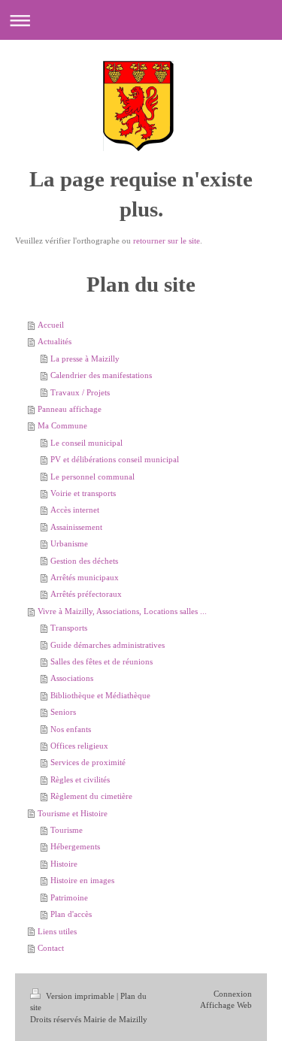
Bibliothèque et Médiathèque (100, 695)
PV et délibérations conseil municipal (114, 459)
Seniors (63, 711)
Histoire (63, 863)
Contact (51, 947)
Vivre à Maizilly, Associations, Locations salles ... (122, 611)
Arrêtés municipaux (84, 577)
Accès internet (74, 509)
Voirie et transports (83, 493)
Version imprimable (80, 995)
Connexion (233, 993)
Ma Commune (62, 425)
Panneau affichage (70, 408)
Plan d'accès (71, 913)
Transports (68, 627)
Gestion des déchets (84, 560)
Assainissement (76, 526)
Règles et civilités (80, 779)
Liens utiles (57, 931)
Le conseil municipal (86, 442)
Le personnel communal (92, 476)
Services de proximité (88, 762)
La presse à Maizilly (85, 358)
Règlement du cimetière (91, 795)
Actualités (54, 341)
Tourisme (66, 829)
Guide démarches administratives (107, 644)
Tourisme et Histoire (73, 813)
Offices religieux (79, 745)
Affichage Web (226, 1004)
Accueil (51, 324)
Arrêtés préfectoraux (86, 593)
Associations (71, 677)
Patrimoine (69, 897)
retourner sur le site (166, 240)
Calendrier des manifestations (101, 375)
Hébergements (75, 846)
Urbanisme (69, 543)
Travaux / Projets (80, 392)
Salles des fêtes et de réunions (101, 661)
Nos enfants (70, 729)
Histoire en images (82, 880)
